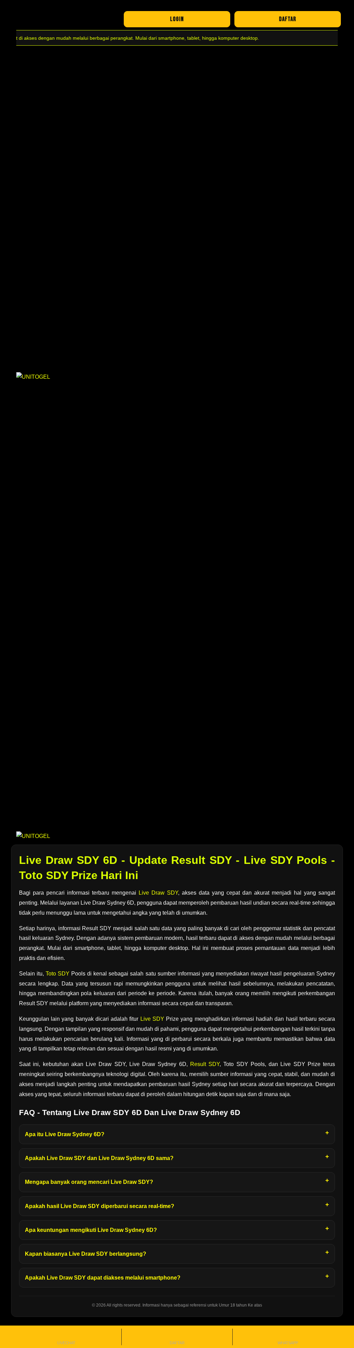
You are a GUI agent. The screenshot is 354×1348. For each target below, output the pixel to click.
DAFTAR (287, 19)
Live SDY (152, 1019)
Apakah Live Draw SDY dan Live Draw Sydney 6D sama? (99, 1158)
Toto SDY (57, 974)
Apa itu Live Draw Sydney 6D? (64, 1134)
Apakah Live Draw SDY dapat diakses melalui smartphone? (102, 1278)
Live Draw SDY (158, 893)
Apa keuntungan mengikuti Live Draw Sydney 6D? (91, 1230)
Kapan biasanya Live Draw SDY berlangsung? (85, 1254)
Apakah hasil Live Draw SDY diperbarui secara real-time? (99, 1206)
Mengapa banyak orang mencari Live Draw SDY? (89, 1182)
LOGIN (177, 19)
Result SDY (205, 1064)
